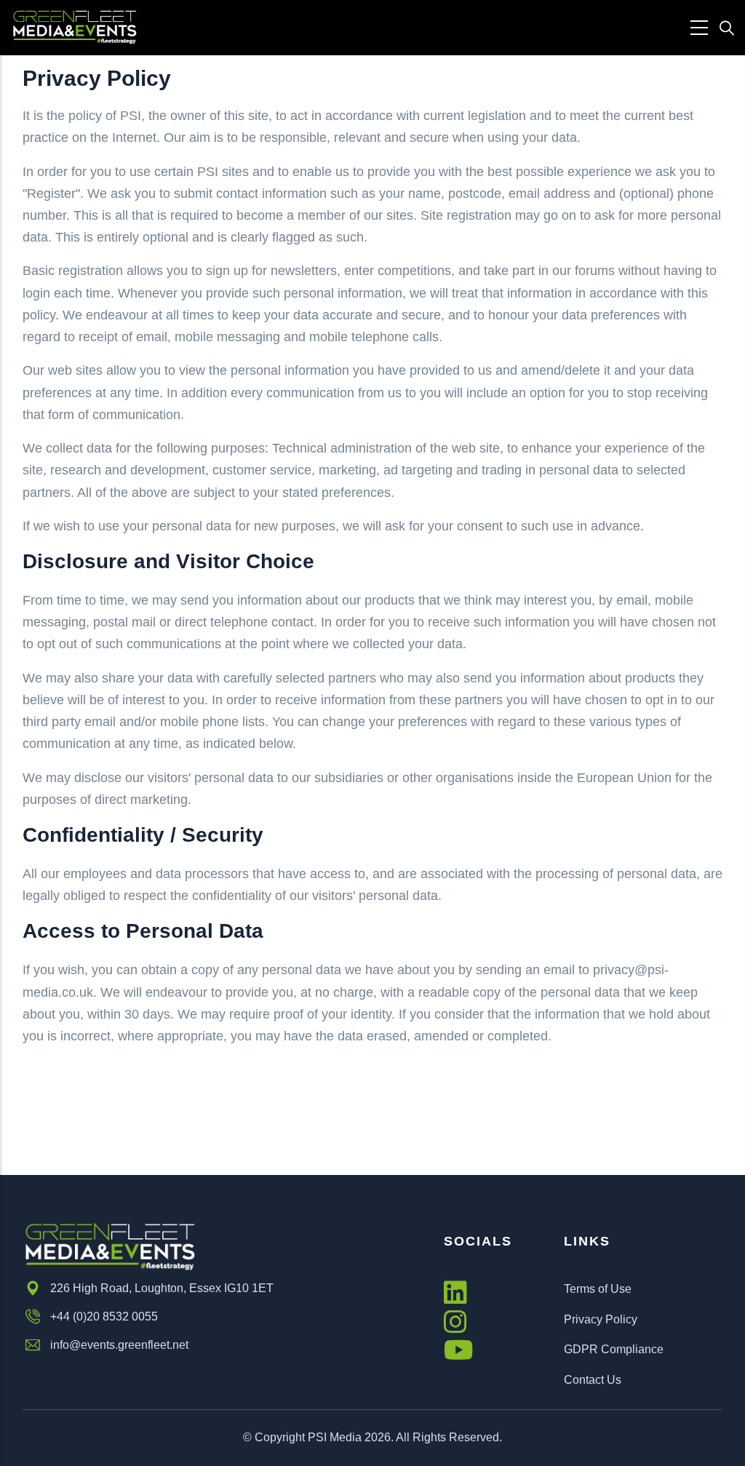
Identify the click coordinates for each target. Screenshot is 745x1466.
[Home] (74, 27)
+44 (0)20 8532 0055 (104, 1316)
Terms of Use (598, 1289)
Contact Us (592, 1380)
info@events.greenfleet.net (119, 1345)
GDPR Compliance (614, 1349)
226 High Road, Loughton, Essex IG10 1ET (162, 1288)
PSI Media (335, 1437)
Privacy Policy (600, 1319)
